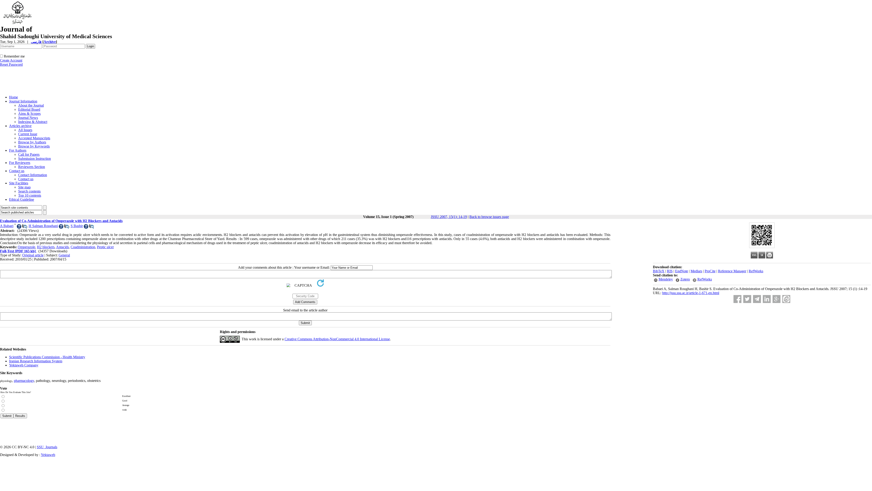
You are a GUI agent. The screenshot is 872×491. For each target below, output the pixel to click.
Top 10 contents (29, 195)
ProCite (710, 271)
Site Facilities (18, 183)
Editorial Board (29, 109)
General (64, 255)
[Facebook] (737, 299)
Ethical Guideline (21, 199)
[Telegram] (757, 299)
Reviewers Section (31, 167)
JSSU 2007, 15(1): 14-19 (449, 217)
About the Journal (31, 105)
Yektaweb (48, 455)
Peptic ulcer (105, 247)
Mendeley (666, 279)
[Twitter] (747, 299)
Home (13, 97)
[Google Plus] (776, 299)
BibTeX (658, 271)
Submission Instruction (34, 158)
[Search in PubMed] (24, 227)
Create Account (11, 60)
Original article (33, 255)
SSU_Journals (47, 447)
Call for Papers (29, 154)
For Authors (17, 150)
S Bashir (77, 226)
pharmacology (24, 381)
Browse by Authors (32, 142)
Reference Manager (732, 271)
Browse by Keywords (34, 146)
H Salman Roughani (43, 226)
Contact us (16, 171)
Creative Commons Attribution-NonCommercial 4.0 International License (337, 339)
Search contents (29, 191)
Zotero (685, 279)
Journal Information (23, 101)
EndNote (681, 271)
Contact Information (32, 175)
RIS (670, 271)
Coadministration (83, 247)
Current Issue (27, 134)
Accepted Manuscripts (34, 138)
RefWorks (756, 271)
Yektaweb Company (23, 365)
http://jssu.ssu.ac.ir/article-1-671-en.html (690, 293)
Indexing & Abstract (32, 122)
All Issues (25, 130)
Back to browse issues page (489, 217)
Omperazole (26, 247)
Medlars (696, 271)
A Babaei (6, 226)
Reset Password (11, 64)
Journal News (28, 118)
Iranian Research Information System (35, 361)
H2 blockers (45, 247)
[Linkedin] (767, 299)
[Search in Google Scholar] (19, 227)
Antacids (62, 247)
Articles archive (20, 126)
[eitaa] (786, 299)
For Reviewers (19, 163)
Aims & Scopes (29, 113)
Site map (24, 187)
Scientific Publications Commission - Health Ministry (47, 357)
